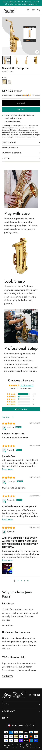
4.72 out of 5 (26, 385)
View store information (12, 121)
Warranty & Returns (11, 153)
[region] (6, 60)
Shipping (6, 158)
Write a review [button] (21, 409)
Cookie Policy (29, 746)
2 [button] (17, 580)
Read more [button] (7, 469)
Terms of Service (15, 746)
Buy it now (21, 109)
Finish (4, 78)
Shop (5, 704)
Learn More (7, 625)
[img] (8, 423)
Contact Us (7, 675)
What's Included (10, 148)
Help (5, 718)
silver (9, 82)
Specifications (9, 142)
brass (4, 82)
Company (8, 711)
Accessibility (36, 747)
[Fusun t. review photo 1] (7, 568)
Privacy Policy (22, 746)
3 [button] (21, 580)
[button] (27, 95)
